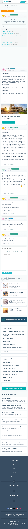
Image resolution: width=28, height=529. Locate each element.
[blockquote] (7, 252)
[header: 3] (17, 252)
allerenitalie (7, 168)
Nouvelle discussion (7, 11)
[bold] (4, 252)
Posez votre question (14, 384)
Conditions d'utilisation (14, 515)
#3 (24, 129)
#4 (24, 170)
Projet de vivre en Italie (7, 33)
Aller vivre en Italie (6, 38)
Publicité (14, 468)
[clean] (21, 252)
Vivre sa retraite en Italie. (8, 40)
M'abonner (20, 11)
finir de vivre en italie (7, 42)
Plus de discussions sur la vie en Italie (14, 388)
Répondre (12, 26)
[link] (9, 252)
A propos (14, 472)
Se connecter (16, 1)
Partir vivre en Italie (6, 44)
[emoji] (13, 252)
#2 (24, 70)
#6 (24, 219)
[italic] (6, 252)
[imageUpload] (11, 252)
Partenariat (14, 477)
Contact (14, 464)
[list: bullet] (15, 252)
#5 (24, 199)
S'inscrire (22, 1)
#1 (24, 16)
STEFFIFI (7, 218)
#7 (24, 235)
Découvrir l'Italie (6, 31)
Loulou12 (7, 68)
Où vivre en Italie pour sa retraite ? (10, 35)
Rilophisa (7, 14)
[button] (19, 252)
